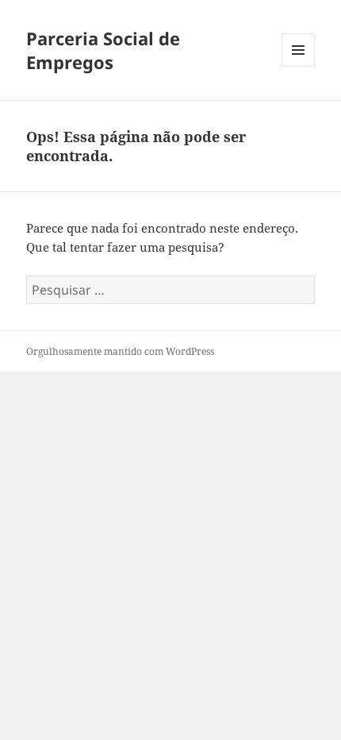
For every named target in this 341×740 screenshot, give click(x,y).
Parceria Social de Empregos (103, 50)
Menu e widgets (298, 66)
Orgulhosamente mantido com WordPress (120, 351)
